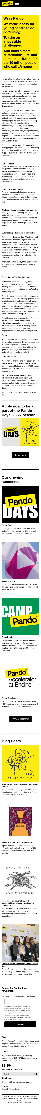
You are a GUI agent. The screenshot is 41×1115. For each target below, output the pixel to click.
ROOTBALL (18, 1058)
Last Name (30, 997)
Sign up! (20, 1024)
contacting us (29, 1058)
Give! (17, 1089)
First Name (19, 997)
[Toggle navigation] (17, 3)
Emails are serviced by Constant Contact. (17, 1018)
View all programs (20, 719)
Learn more (20, 455)
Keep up (5, 1082)
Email (6, 997)
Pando (10, 366)
